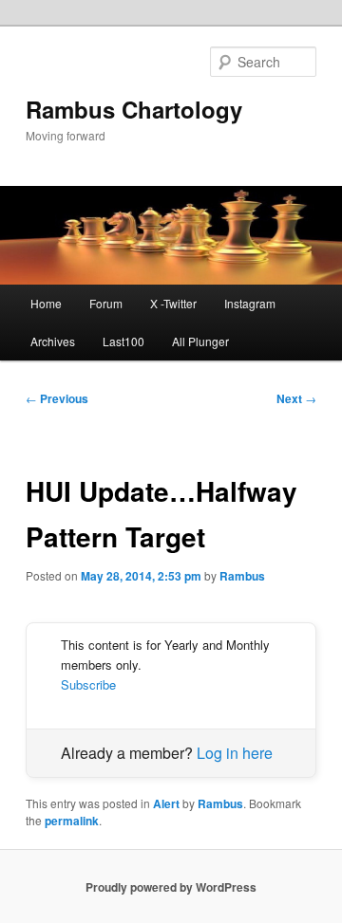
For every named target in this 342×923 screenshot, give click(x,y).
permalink (72, 820)
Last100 (123, 341)
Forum (106, 303)
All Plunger (200, 341)
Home (46, 303)
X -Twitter (173, 303)
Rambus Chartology (134, 109)
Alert (166, 803)
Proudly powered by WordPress (171, 886)
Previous (57, 398)
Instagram (250, 303)
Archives (52, 341)
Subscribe (88, 684)
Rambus (242, 575)
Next (296, 398)
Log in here (235, 753)
